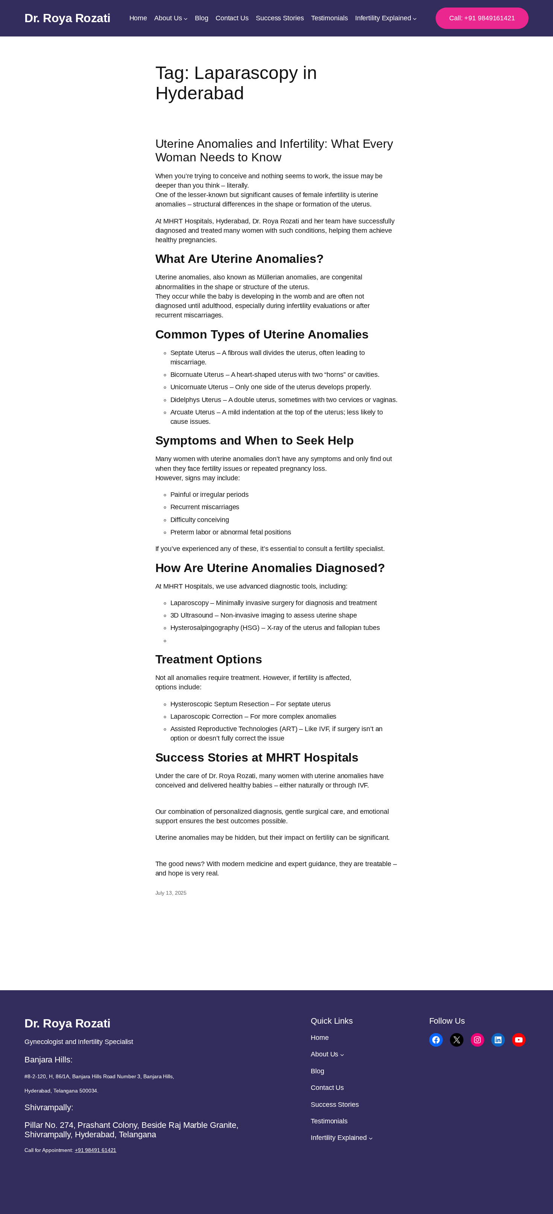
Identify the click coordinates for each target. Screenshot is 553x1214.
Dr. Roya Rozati (67, 18)
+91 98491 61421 (96, 1150)
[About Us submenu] (186, 18)
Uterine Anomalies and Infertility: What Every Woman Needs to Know (274, 150)
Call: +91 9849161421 (482, 18)
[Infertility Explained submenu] (415, 18)
